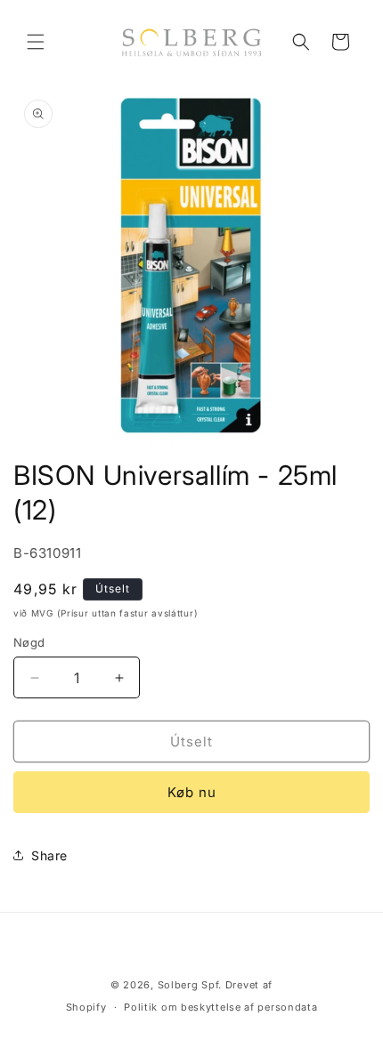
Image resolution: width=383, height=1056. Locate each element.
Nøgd (29, 642)
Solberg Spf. (190, 985)
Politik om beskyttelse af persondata (220, 1007)
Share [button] (49, 855)
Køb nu (191, 792)
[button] (35, 41)
